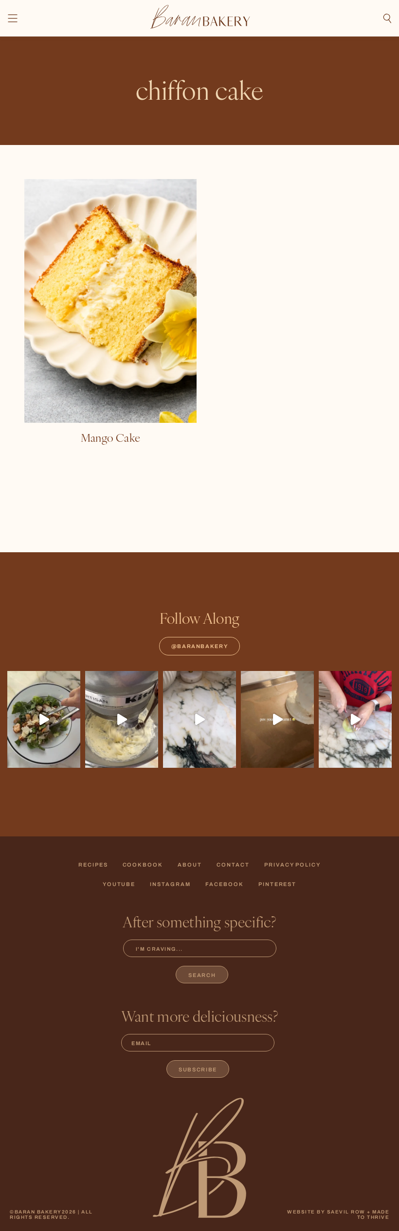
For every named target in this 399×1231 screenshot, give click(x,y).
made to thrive (373, 1214)
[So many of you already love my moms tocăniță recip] (355, 719)
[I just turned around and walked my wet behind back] (43, 719)
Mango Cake (110, 437)
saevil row (346, 1211)
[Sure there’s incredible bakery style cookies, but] (199, 719)
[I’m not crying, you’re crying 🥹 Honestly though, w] (277, 719)
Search (202, 975)
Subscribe (198, 1069)
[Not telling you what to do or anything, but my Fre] (121, 719)
